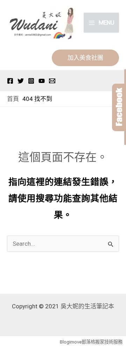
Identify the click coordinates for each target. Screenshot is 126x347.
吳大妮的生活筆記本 (87, 306)
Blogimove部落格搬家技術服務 (91, 342)
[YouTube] (41, 81)
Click (119, 107)
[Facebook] (10, 81)
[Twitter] (21, 81)
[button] (85, 58)
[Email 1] (52, 81)
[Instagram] (31, 81)
